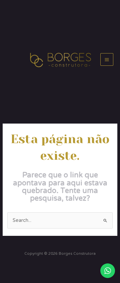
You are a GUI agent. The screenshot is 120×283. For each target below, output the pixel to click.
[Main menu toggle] (106, 59)
